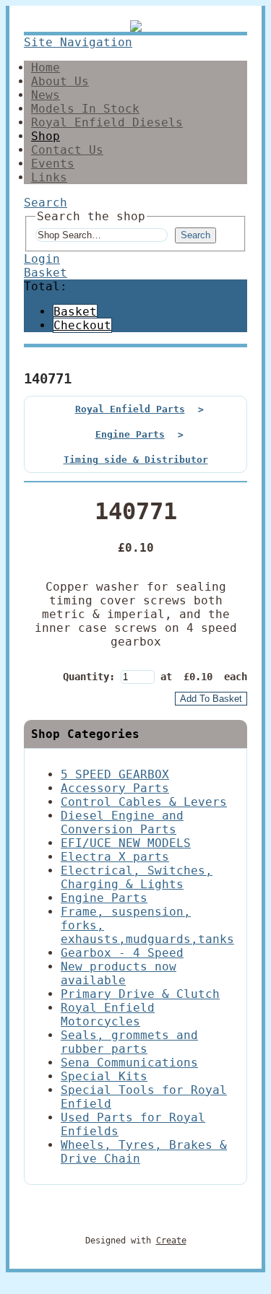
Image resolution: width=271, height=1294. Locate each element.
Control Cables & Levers (144, 802)
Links (49, 177)
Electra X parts (115, 857)
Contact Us (67, 150)
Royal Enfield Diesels (107, 122)
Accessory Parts (115, 788)
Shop (45, 136)
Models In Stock (85, 109)
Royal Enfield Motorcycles (108, 1014)
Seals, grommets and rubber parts (129, 1042)
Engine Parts (130, 434)
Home (45, 67)
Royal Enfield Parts (130, 409)
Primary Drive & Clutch (140, 994)
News (45, 95)
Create (171, 1241)
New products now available (118, 973)
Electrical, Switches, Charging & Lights (136, 877)
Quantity (86, 676)
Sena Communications (129, 1062)
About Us (60, 81)
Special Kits (104, 1076)
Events (52, 163)
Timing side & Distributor (136, 459)
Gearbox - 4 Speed (122, 953)
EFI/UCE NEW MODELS (126, 843)
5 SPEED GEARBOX (115, 774)
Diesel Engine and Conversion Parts (122, 822)
